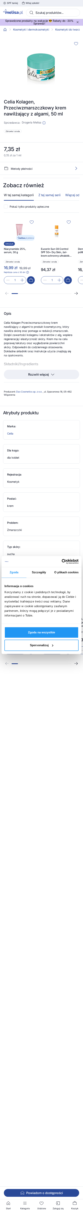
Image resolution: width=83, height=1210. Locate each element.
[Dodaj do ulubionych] (76, 43)
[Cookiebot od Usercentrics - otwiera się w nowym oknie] (62, 561)
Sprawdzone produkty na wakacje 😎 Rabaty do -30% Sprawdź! (39, 22)
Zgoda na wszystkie (41, 632)
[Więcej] (76, 168)
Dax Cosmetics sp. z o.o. (29, 391)
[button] (44, 123)
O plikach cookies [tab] (66, 572)
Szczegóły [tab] (39, 572)
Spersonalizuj (39, 645)
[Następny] (76, 293)
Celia (10, 433)
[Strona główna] (5, 29)
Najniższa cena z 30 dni (14, 272)
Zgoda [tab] (14, 572)
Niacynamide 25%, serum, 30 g (15, 250)
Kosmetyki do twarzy (68, 29)
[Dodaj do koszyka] (31, 280)
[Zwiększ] (22, 280)
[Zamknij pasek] (77, 22)
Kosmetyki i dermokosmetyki (31, 29)
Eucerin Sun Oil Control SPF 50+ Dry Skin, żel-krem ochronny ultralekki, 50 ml (56, 252)
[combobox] (53, 13)
